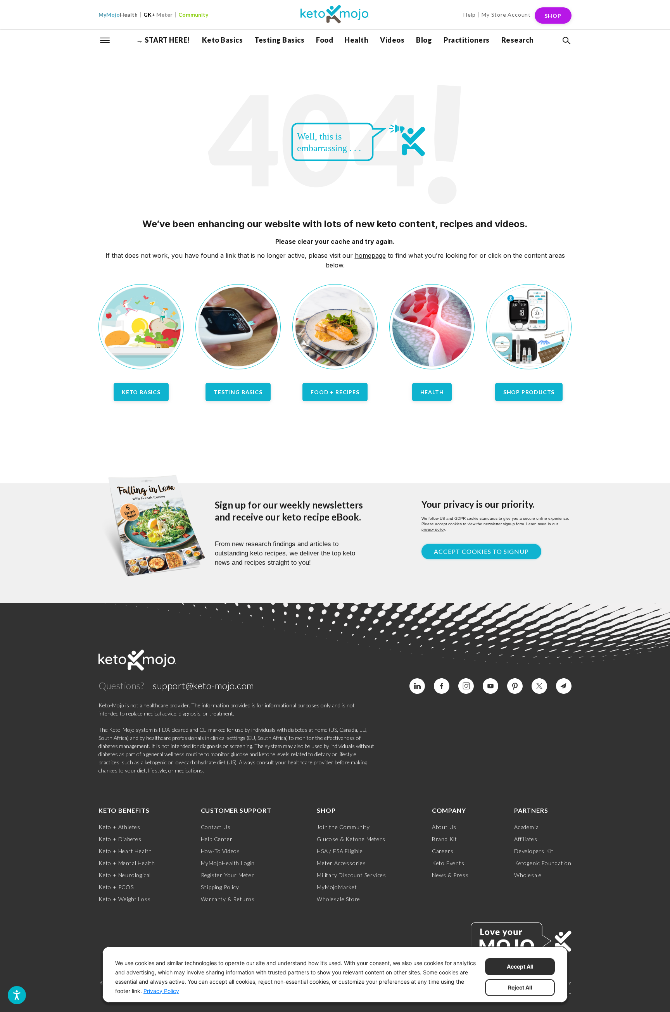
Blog (424, 40)
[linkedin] (417, 686)
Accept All (520, 966)
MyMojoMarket (337, 887)
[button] (566, 41)
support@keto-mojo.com (203, 685)
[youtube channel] (490, 686)
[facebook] (441, 686)
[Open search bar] (566, 41)
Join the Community (343, 827)
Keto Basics (222, 40)
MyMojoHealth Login (228, 863)
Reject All (520, 987)
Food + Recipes (335, 392)
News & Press (450, 875)
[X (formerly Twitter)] (539, 686)
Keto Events (448, 863)
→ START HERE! (163, 40)
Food (324, 40)
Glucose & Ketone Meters (351, 839)
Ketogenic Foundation (543, 863)
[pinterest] (515, 686)
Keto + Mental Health (126, 863)
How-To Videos (220, 851)
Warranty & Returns (228, 899)
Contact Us (216, 827)
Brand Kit (444, 839)
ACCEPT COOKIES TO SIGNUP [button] (481, 551)
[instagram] (466, 686)
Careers (443, 851)
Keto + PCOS (116, 887)
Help (469, 14)
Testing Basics (279, 40)
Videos (392, 40)
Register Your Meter (227, 875)
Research (517, 40)
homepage (370, 255)
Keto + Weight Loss (124, 899)
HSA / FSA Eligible (340, 851)
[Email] (564, 686)
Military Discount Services (351, 875)
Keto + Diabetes (120, 839)
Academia (526, 827)
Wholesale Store (338, 899)
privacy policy (433, 529)
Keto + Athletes (119, 827)
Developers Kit (534, 851)
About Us (444, 827)
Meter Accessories (341, 863)
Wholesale (528, 875)
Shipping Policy (220, 887)
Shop (552, 15)
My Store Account (506, 14)
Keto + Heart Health (125, 851)
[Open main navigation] (105, 39)
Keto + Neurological (124, 875)
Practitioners (467, 40)
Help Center (217, 839)
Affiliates (525, 839)
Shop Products (528, 392)
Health (118, 14)
